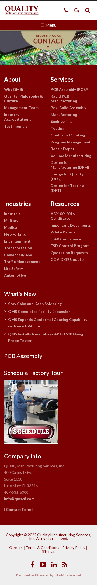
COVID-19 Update (67, 259)
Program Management (71, 142)
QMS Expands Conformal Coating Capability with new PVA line (47, 322)
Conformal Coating (68, 135)
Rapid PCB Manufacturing (64, 98)
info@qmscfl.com (19, 498)
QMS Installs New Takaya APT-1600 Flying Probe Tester (45, 337)
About (12, 79)
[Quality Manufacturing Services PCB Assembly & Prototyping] (21, 10)
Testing (57, 128)
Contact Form (18, 509)
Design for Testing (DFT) (67, 188)
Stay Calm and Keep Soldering (35, 303)
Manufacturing (64, 114)
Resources (65, 203)
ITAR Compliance (66, 239)
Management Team (21, 107)
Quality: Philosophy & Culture (23, 98)
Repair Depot (63, 148)
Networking (15, 234)
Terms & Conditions (42, 547)
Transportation (18, 247)
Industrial (13, 213)
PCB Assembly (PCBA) (70, 89)
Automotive (15, 275)
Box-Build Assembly (68, 107)
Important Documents (71, 225)
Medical (11, 227)
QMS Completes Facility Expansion (39, 311)
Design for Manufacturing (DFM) (70, 164)
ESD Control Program (70, 245)
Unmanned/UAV (18, 254)
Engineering (61, 121)
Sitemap (49, 551)
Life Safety (13, 268)
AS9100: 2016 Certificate (63, 216)
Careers (16, 547)
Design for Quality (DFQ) (67, 176)
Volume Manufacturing (71, 155)
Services (62, 79)
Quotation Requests (69, 252)
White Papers (63, 232)
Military (11, 220)
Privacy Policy (73, 547)
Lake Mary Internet (67, 575)
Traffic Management (22, 261)
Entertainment (17, 241)
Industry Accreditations (17, 117)
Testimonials (15, 126)
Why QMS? (13, 89)
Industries (17, 203)
